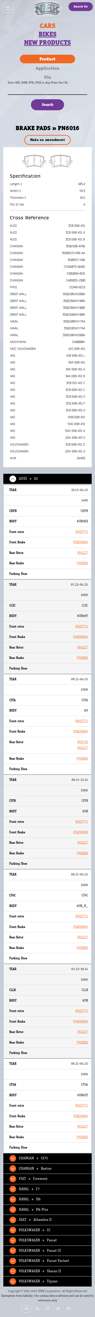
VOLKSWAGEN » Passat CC (40, 1250)
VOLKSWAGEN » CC (34, 1230)
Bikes (48, 34)
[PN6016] (48, 161)
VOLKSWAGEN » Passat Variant (44, 1261)
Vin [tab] (47, 77)
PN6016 (82, 563)
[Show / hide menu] (7, 7)
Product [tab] (47, 59)
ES (47, 1309)
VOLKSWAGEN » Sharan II (40, 1271)
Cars (47, 26)
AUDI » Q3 (28, 478)
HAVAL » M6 (30, 1199)
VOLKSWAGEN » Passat (38, 1240)
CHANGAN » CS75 (33, 1158)
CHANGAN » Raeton (35, 1168)
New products (47, 42)
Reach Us (81, 6)
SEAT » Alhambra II (35, 1220)
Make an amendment (47, 140)
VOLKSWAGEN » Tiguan (38, 1281)
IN (57, 1309)
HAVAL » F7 (29, 1189)
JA (37, 1309)
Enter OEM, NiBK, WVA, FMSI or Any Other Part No (42, 85)
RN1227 (82, 553)
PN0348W (80, 542)
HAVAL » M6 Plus (33, 1209)
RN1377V (81, 532)
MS (68, 1309)
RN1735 (82, 742)
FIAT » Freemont (33, 1178)
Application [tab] (47, 68)
